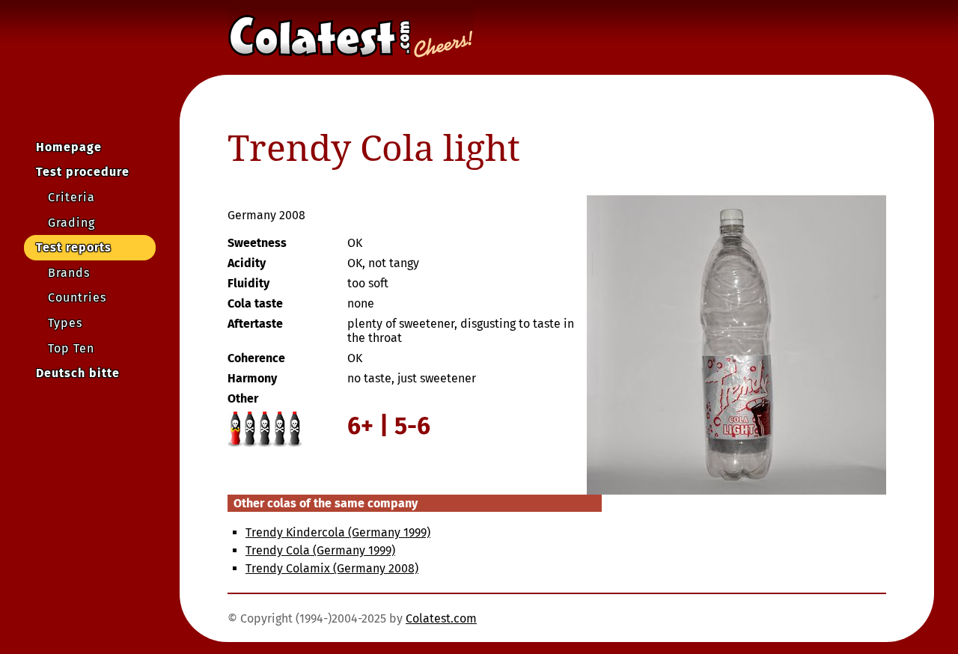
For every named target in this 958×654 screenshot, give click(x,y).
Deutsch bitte (78, 373)
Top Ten (71, 348)
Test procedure (82, 172)
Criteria (71, 197)
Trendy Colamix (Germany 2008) (331, 568)
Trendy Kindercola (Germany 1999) (337, 532)
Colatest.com (441, 618)
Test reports (74, 247)
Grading (71, 223)
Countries (77, 297)
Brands (69, 273)
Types (65, 323)
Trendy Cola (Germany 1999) (320, 550)
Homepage (69, 147)
